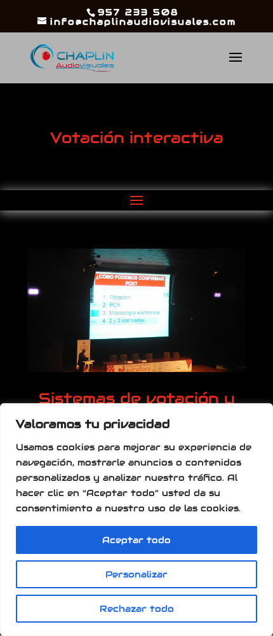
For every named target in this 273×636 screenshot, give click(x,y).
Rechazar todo (137, 608)
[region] (136, 519)
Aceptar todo (136, 540)
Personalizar (136, 574)
